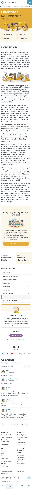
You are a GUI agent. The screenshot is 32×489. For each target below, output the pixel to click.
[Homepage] (9, 2)
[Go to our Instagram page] (10, 477)
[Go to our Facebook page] (7, 477)
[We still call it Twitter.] (7, 353)
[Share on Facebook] (3, 353)
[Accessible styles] (29, 477)
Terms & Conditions (6, 471)
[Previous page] (3, 424)
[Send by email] (16, 353)
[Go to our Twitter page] (14, 477)
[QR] (29, 353)
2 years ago (11, 372)
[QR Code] (18, 477)
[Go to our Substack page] (3, 477)
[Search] (21, 2)
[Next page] (26, 424)
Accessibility (4, 473)
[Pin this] (11, 353)
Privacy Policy (20, 471)
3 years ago (11, 411)
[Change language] (24, 2)
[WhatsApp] (24, 353)
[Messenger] (20, 353)
